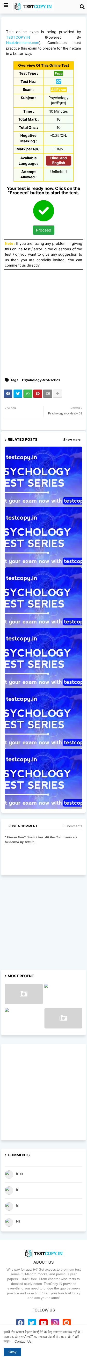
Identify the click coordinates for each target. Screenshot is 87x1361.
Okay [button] (12, 1352)
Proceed (43, 230)
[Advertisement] (43, 330)
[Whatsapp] (27, 394)
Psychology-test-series (41, 380)
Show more (71, 440)
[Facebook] (8, 394)
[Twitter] (18, 394)
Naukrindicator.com (22, 42)
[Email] (47, 394)
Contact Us (22, 1341)
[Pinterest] (37, 394)
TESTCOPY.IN (18, 37)
